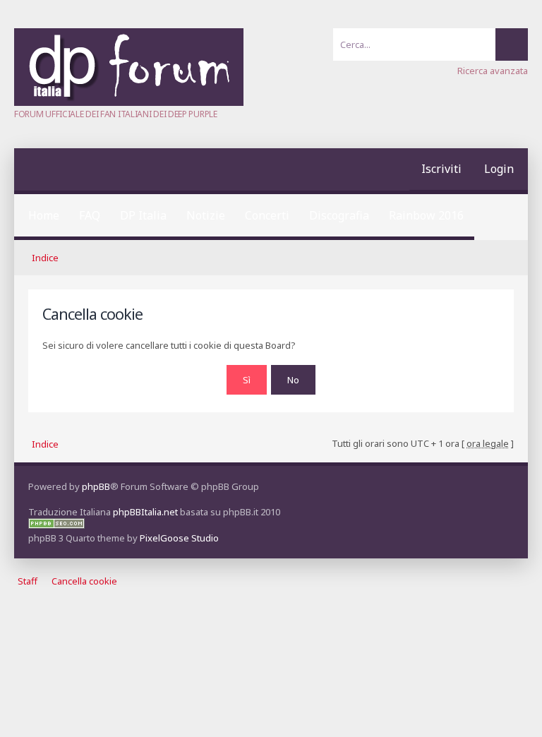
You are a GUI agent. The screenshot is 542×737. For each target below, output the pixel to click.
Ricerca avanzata (492, 70)
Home (43, 215)
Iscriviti (441, 168)
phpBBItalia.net (145, 511)
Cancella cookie (84, 581)
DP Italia (143, 215)
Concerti (267, 215)
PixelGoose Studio (179, 538)
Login (499, 168)
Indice (45, 257)
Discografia (339, 215)
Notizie (205, 215)
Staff (27, 581)
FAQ (89, 215)
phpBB (96, 486)
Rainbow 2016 (426, 215)
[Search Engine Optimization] (56, 525)
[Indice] (128, 102)
